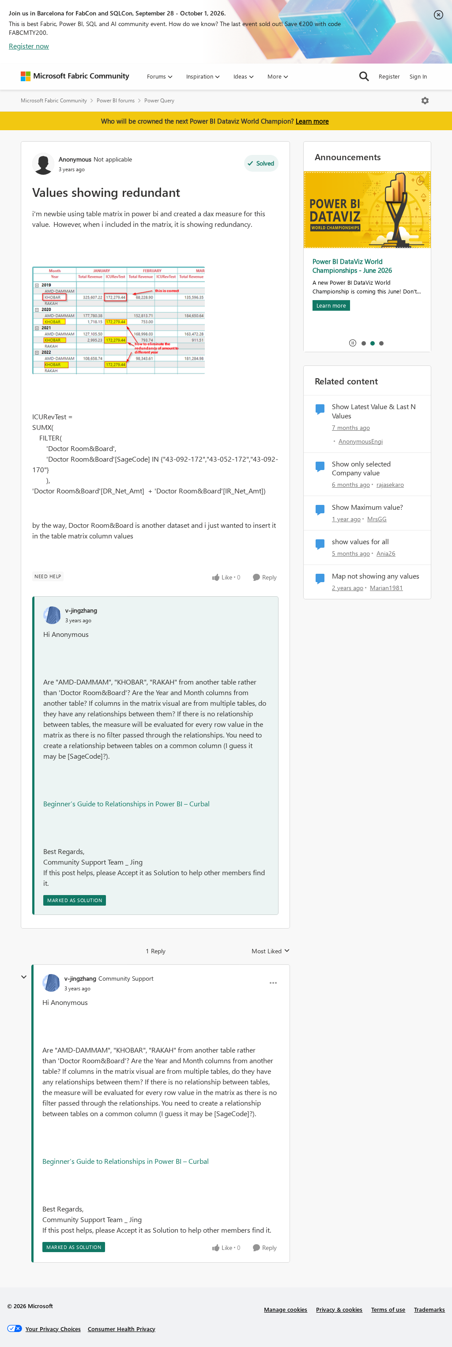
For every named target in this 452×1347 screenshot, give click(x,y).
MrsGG (377, 519)
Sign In (418, 76)
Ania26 (386, 553)
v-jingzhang (81, 610)
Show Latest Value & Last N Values (374, 411)
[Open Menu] (425, 100)
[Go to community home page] (75, 76)
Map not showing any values (375, 576)
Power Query (159, 100)
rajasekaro (390, 484)
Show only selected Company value (361, 468)
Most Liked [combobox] (271, 951)
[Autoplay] (353, 343)
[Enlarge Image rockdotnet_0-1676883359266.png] (118, 320)
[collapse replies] (24, 977)
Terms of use (388, 1309)
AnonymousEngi (361, 441)
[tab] (363, 343)
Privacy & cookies (339, 1309)
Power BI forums (116, 100)
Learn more (312, 121)
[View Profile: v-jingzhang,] (52, 615)
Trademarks (429, 1309)
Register (389, 76)
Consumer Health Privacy (121, 1328)
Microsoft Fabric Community (54, 100)
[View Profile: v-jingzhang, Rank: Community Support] (51, 983)
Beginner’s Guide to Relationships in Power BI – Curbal (126, 803)
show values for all (360, 541)
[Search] (364, 76)
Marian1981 (386, 587)
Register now (29, 45)
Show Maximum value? (367, 507)
